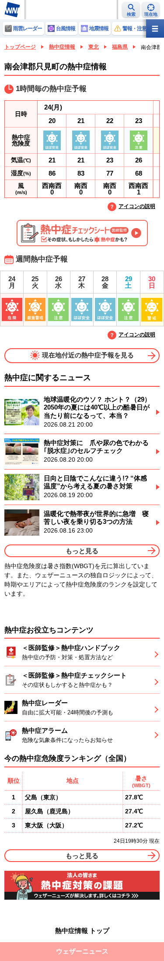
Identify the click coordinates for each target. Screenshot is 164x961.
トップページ (20, 47)
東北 (93, 47)
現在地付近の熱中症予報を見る (88, 355)
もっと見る (82, 551)
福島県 (120, 47)
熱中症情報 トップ (82, 930)
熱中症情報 (62, 47)
